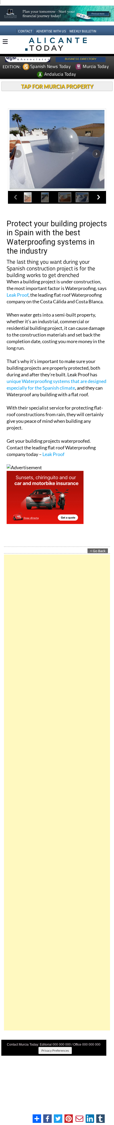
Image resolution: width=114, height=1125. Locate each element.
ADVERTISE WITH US (51, 31)
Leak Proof (17, 295)
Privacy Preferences (55, 1050)
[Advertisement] (57, 792)
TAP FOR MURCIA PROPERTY (57, 86)
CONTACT (25, 31)
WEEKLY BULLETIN (82, 31)
